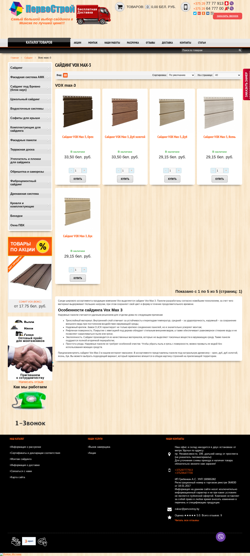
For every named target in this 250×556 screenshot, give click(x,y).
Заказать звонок (227, 16)
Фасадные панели (23, 140)
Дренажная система (24, 193)
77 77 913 (209, 3)
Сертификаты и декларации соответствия (35, 452)
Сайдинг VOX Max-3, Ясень (220, 137)
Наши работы (112, 42)
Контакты (185, 42)
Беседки (16, 215)
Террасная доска (22, 149)
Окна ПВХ (17, 225)
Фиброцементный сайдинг (23, 182)
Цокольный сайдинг (25, 99)
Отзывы (150, 42)
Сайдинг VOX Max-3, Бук (77, 236)
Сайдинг (16, 67)
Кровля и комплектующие (22, 204)
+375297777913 (184, 470)
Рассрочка (133, 42)
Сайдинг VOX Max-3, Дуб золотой (125, 137)
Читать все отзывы (187, 520)
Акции (77, 42)
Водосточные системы (27, 108)
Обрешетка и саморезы (27, 171)
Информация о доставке (25, 465)
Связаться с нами (21, 471)
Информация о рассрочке (26, 446)
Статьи (202, 42)
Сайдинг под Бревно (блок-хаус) (25, 88)
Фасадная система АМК (27, 77)
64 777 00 (209, 8)
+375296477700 (184, 472)
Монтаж (92, 42)
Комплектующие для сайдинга (25, 129)
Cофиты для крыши (25, 118)
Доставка (167, 42)
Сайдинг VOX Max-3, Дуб (172, 137)
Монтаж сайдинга (21, 459)
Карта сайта (18, 477)
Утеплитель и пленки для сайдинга (25, 160)
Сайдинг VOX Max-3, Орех (77, 137)
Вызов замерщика (99, 446)
